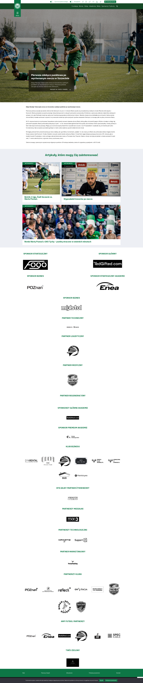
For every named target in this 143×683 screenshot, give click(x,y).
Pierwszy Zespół (45, 673)
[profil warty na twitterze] (90, 1)
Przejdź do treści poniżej (59, 89)
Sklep (86, 6)
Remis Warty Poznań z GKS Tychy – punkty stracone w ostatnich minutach (57, 241)
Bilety (98, 6)
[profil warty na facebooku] (82, 1)
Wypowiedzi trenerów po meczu (78, 199)
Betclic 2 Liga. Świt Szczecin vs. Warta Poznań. (38, 198)
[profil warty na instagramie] (86, 1)
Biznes (81, 6)
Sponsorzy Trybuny (108, 6)
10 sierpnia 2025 (68, 166)
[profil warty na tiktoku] (100, 1)
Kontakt (118, 673)
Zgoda (101, 680)
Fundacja (75, 6)
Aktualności (69, 673)
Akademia (92, 6)
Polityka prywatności (94, 673)
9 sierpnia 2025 (29, 166)
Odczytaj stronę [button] (111, 1)
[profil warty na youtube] (93, 1)
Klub (24, 673)
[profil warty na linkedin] (97, 1)
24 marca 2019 (29, 209)
